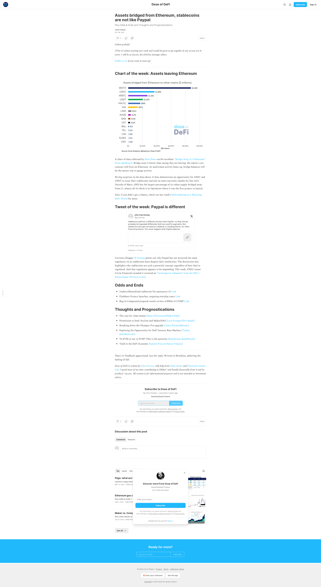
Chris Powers (120, 30)
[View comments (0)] (126, 38)
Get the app (173, 575)
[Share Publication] (290, 4)
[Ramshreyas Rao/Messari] (181, 339)
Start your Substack (154, 575)
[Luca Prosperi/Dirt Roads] (180, 321)
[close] (185, 473)
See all (120, 530)
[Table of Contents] (3, 293)
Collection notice (177, 569)
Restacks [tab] (131, 439)
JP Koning (139, 258)
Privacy (159, 569)
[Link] (111, 73)
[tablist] (126, 439)
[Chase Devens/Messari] (176, 325)
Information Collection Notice (160, 514)
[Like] (116, 505)
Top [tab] (117, 471)
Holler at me (121, 61)
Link (173, 291)
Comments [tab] (120, 439)
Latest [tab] (124, 471)
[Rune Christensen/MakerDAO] (163, 316)
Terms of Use (172, 511)
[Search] (284, 4)
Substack (148, 581)
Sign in (313, 4)
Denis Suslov (176, 366)
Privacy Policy (179, 514)
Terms (166, 569)
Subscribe (300, 4)
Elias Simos (151, 159)
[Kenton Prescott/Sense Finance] (166, 344)
